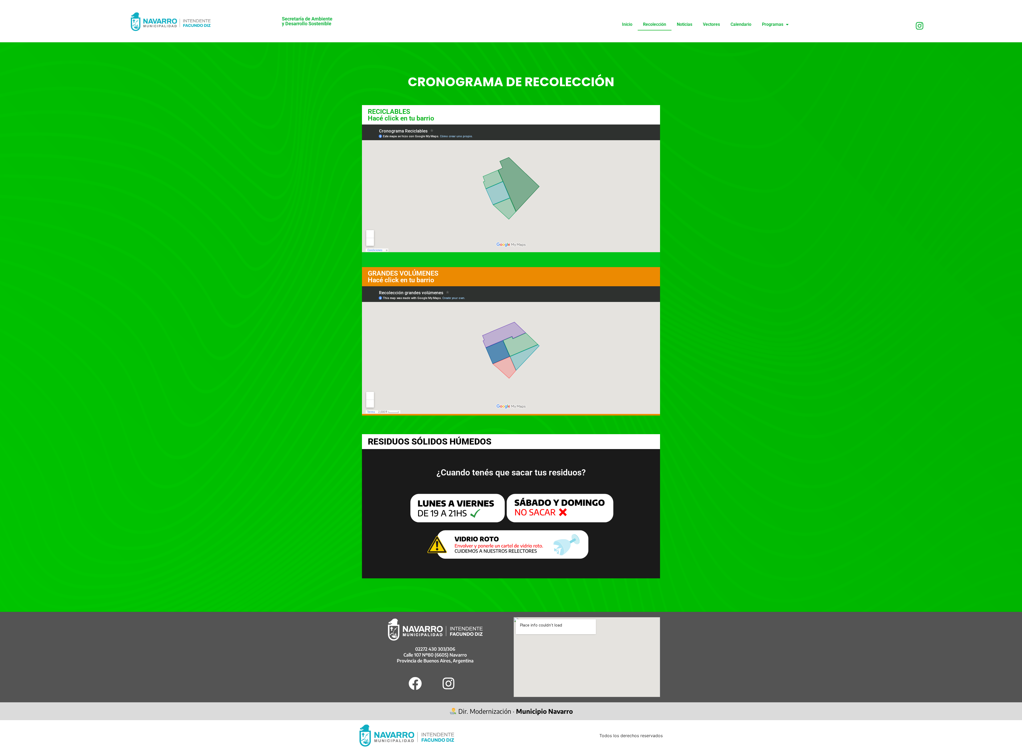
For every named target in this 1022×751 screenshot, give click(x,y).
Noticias (684, 24)
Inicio (627, 24)
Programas (772, 24)
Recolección (654, 24)
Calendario (741, 24)
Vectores (711, 24)
